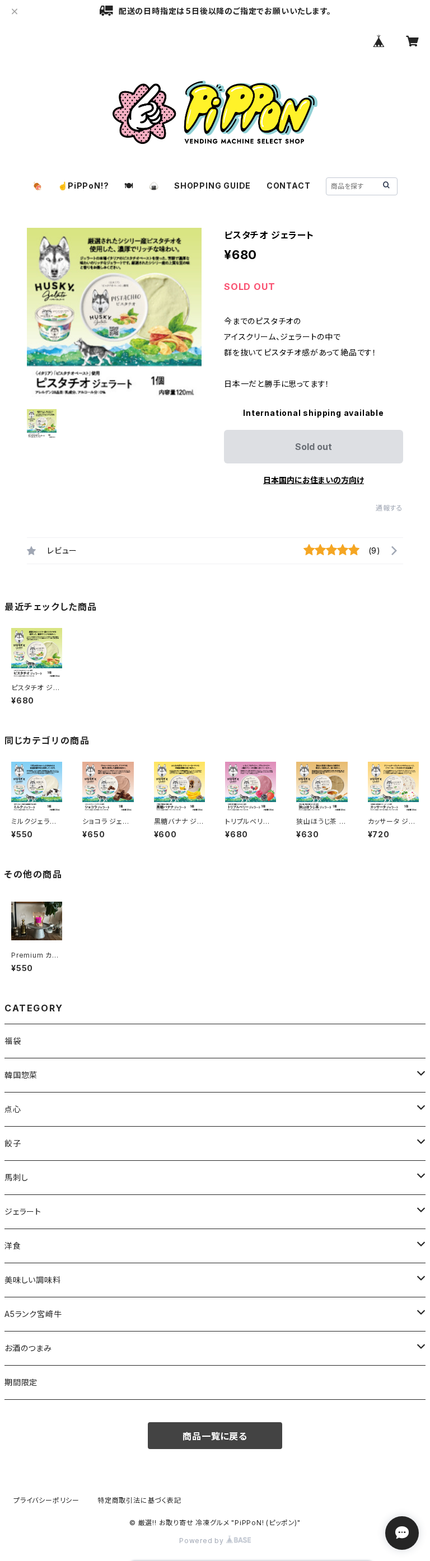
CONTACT (289, 185)
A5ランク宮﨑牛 (33, 1314)
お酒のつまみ (28, 1348)
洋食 (12, 1245)
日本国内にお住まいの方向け (313, 480)
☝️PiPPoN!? (83, 185)
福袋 (12, 1041)
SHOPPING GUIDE (212, 185)
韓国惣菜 (21, 1075)
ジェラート (22, 1211)
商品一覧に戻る (215, 1436)
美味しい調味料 (32, 1280)
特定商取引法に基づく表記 (139, 1500)
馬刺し (16, 1177)
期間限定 (21, 1382)
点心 (12, 1109)
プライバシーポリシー (46, 1500)
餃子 (12, 1143)
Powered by (202, 1540)
